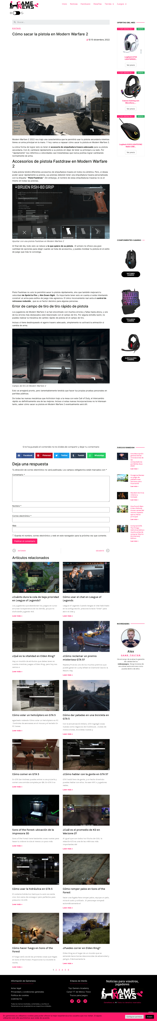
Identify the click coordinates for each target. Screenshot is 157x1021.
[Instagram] (85, 1001)
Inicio (64, 4)
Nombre (16, 506)
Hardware (85, 4)
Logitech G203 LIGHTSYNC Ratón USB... (130, 145)
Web (14, 526)
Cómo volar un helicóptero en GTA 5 (34, 715)
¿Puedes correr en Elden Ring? (81, 948)
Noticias (74, 4)
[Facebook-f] (72, 1001)
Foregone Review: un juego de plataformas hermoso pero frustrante (137, 479)
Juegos (120, 4)
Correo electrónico (21, 516)
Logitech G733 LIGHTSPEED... (131, 58)
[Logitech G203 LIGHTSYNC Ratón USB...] (131, 130)
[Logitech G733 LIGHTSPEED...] (131, 43)
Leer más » (17, 616)
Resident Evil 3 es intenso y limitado (137, 495)
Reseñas (97, 4)
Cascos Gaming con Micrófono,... (130, 102)
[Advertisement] (61, 62)
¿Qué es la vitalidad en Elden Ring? (33, 656)
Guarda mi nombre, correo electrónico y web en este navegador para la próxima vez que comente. (60, 536)
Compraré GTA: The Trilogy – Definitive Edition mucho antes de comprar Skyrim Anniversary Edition (137, 532)
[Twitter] (78, 1001)
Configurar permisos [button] (134, 1017)
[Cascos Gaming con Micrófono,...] (131, 86)
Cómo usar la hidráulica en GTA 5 (32, 888)
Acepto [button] (149, 1017)
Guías (16, 28)
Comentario (18, 475)
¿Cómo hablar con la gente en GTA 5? (85, 774)
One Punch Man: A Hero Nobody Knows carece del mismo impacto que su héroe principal (137, 511)
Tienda (108, 4)
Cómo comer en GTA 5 (25, 774)
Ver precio (131, 65)
